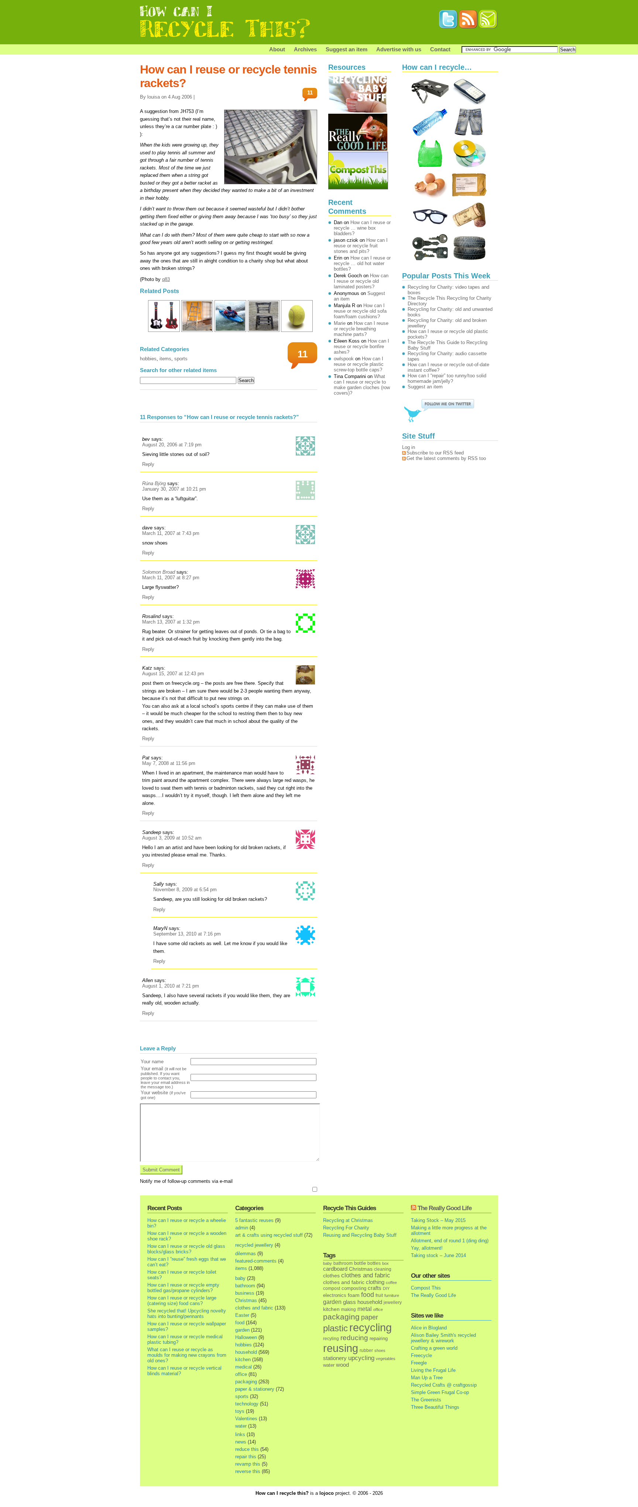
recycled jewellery (254, 1245)
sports (181, 358)
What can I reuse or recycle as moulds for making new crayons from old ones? (186, 1355)
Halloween (246, 1337)
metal (364, 1308)
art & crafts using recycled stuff (269, 1235)
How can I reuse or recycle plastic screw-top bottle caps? (359, 364)
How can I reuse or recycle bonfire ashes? (361, 346)
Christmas (246, 1300)
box (385, 1263)
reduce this (247, 1449)
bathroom (245, 1285)
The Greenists (426, 1400)
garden (242, 1330)
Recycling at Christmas (348, 1220)
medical (243, 1367)
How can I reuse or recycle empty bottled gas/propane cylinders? (183, 1287)
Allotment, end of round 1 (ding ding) (449, 1240)
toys (239, 1411)
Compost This (426, 1288)
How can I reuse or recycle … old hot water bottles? (362, 263)
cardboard (335, 1269)
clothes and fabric (254, 1308)
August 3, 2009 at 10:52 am (172, 838)
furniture (391, 1295)
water (241, 1426)
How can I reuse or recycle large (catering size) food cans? (181, 1300)
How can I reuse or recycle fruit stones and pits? (361, 245)
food (239, 1322)
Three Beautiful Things (435, 1407)
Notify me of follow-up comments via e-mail (186, 1181)
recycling (370, 1327)
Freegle (419, 1363)
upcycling (361, 1358)
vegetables (385, 1358)
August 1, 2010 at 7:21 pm (170, 986)
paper (369, 1317)
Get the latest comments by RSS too (446, 458)
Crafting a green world (434, 1348)
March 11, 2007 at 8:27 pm (170, 577)
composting (354, 1288)
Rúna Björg (154, 483)
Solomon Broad (158, 572)
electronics (334, 1295)
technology (246, 1404)
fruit (379, 1295)
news (240, 1442)
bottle (360, 1263)
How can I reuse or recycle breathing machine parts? (361, 328)
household (246, 1352)
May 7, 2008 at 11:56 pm (168, 763)
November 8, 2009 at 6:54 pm (185, 889)
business (244, 1293)
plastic (335, 1328)
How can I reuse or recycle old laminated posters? (361, 281)
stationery (335, 1358)
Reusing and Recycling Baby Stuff (360, 1235)
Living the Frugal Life (433, 1370)
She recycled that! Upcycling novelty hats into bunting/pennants (186, 1313)
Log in (408, 447)
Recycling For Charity (346, 1227)
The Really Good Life (444, 1208)
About (277, 49)
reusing (340, 1348)
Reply (148, 464)
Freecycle (421, 1355)
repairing (379, 1338)
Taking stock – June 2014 (438, 1255)
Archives (305, 49)
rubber (366, 1350)
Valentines (246, 1418)
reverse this (247, 1471)
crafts (374, 1288)
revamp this (247, 1464)
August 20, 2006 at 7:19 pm (172, 444)
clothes (331, 1275)
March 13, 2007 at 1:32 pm (171, 622)
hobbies (148, 358)
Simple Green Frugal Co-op (440, 1392)
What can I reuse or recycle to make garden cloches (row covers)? (362, 385)
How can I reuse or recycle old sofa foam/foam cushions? (360, 311)
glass (349, 1302)
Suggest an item (346, 49)
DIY (386, 1288)
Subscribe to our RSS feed (435, 453)
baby (240, 1278)
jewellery (393, 1302)
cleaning (382, 1269)
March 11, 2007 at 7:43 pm (170, 533)
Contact (440, 49)
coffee (391, 1282)
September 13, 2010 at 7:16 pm (187, 934)
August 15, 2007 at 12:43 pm (173, 673)
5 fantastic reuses (254, 1220)
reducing (354, 1338)
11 (310, 92)
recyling (331, 1338)
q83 (166, 279)
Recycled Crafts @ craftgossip (444, 1385)
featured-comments (256, 1261)
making (348, 1309)
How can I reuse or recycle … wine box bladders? (362, 228)
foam (354, 1295)
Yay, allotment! (427, 1248)
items (165, 358)
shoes (379, 1350)
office (241, 1374)
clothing (375, 1282)
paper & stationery (254, 1389)
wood (342, 1365)
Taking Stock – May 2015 (438, 1220)
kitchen (243, 1359)
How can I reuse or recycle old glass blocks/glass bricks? (186, 1248)
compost (331, 1288)
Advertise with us (398, 49)
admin (241, 1227)
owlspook (344, 358)
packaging (246, 1381)
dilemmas (245, 1253)
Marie (340, 323)
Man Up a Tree (427, 1377)
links (240, 1434)
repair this (245, 1456)
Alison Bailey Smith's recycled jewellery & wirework (443, 1337)
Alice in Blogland (429, 1328)
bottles (374, 1263)
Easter (242, 1315)
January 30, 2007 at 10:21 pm (174, 489)
